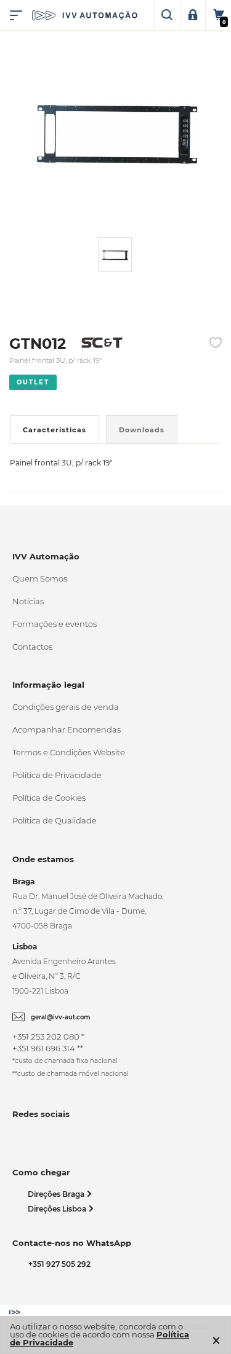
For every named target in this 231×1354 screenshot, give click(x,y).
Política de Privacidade (57, 775)
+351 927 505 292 (58, 1264)
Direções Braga (57, 1194)
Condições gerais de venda (65, 707)
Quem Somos (39, 578)
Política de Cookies (49, 798)
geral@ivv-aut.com (61, 1017)
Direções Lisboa (58, 1208)
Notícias (28, 601)
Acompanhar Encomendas (66, 729)
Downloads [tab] (141, 430)
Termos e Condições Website (68, 752)
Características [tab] (54, 430)
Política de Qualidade (54, 820)
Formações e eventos (54, 624)
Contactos (32, 647)
